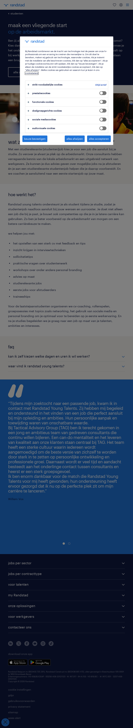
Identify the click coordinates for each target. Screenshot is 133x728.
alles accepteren (99, 138)
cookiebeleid (31, 73)
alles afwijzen (74, 138)
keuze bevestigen (35, 138)
